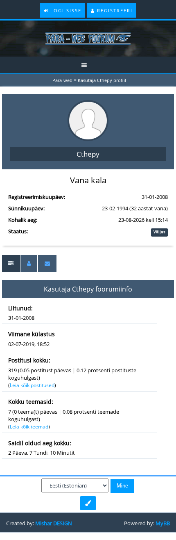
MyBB (163, 523)
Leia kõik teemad (29, 426)
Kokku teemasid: (30, 402)
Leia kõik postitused (32, 385)
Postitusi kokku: (29, 360)
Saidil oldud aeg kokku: (39, 443)
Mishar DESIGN (53, 523)
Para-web (62, 80)
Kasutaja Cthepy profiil (102, 80)
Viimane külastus (31, 334)
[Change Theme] (88, 503)
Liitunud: (20, 308)
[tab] (11, 263)
